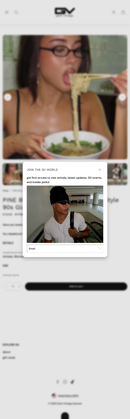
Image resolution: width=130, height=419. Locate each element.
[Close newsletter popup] (99, 169)
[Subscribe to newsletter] (100, 248)
